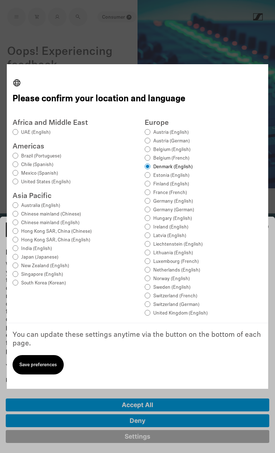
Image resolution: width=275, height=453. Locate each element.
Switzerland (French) (175, 296)
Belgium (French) (171, 158)
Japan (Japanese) (39, 257)
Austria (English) (171, 132)
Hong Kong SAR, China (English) (55, 240)
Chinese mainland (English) (50, 223)
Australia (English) (40, 205)
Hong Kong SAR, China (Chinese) (56, 231)
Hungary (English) (172, 218)
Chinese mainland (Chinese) (51, 214)
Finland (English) (171, 184)
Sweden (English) (171, 287)
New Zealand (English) (45, 266)
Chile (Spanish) (37, 164)
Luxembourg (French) (176, 261)
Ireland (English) (170, 227)
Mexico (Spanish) (39, 173)
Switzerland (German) (176, 304)
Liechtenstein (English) (178, 244)
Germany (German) (173, 210)
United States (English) (46, 182)
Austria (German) (171, 141)
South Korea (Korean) (43, 283)
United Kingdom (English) (180, 313)
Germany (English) (173, 201)
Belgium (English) (171, 149)
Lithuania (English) (173, 253)
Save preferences (38, 365)
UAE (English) (35, 132)
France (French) (170, 192)
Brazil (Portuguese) (41, 156)
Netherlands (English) (176, 270)
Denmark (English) (173, 167)
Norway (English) (171, 279)
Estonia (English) (171, 175)
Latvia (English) (169, 235)
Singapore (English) (42, 274)
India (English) (36, 248)
